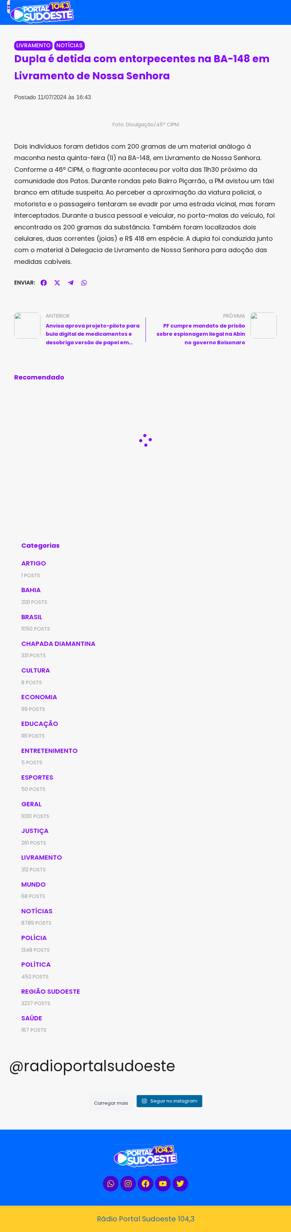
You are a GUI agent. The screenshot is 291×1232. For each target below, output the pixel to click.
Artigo (33, 563)
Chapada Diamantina (58, 643)
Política (36, 964)
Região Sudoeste (50, 991)
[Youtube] (163, 1183)
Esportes (37, 777)
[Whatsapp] (111, 1183)
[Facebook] (145, 1183)
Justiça (35, 830)
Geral (31, 804)
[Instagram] (128, 1183)
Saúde (31, 1018)
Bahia (31, 589)
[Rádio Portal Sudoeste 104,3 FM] (78, 12)
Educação (39, 723)
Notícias (69, 45)
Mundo (33, 884)
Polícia (34, 937)
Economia (39, 696)
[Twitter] (180, 1183)
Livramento (33, 45)
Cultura (35, 670)
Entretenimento (49, 750)
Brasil (31, 616)
